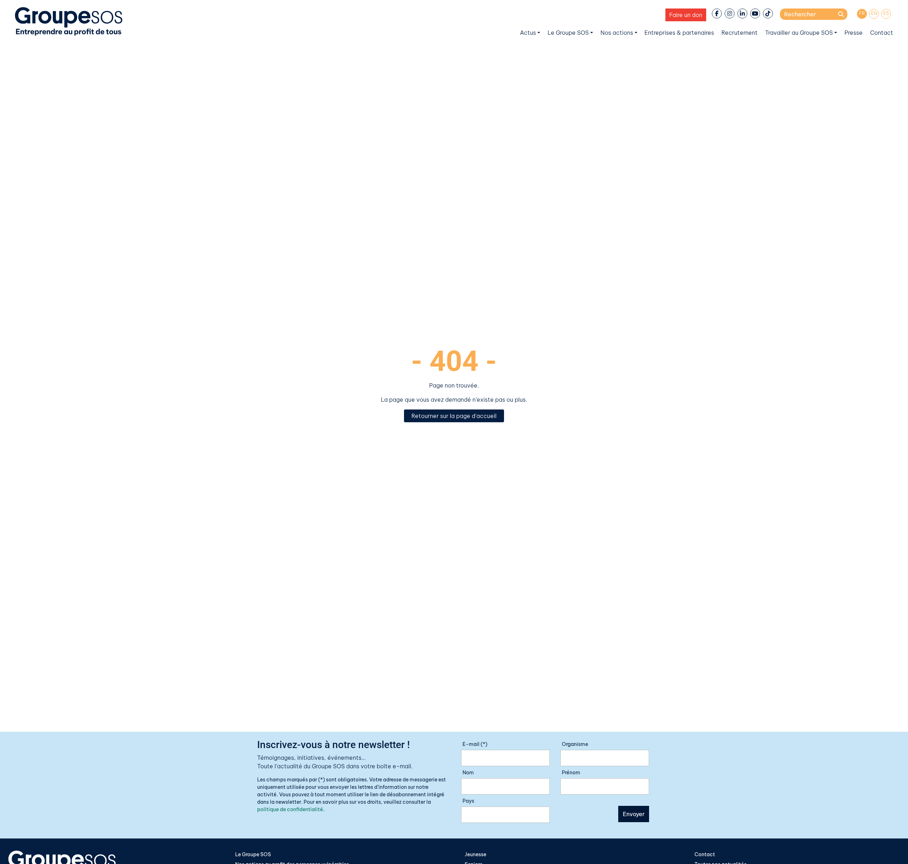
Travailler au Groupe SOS (799, 32)
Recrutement (739, 32)
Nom (468, 772)
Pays (468, 801)
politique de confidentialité (290, 809)
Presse (854, 32)
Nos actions (616, 32)
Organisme (575, 744)
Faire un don (685, 14)
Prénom (571, 772)
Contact (881, 32)
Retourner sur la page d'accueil (454, 415)
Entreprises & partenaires (679, 32)
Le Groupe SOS (568, 32)
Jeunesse (475, 854)
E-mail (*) (475, 744)
